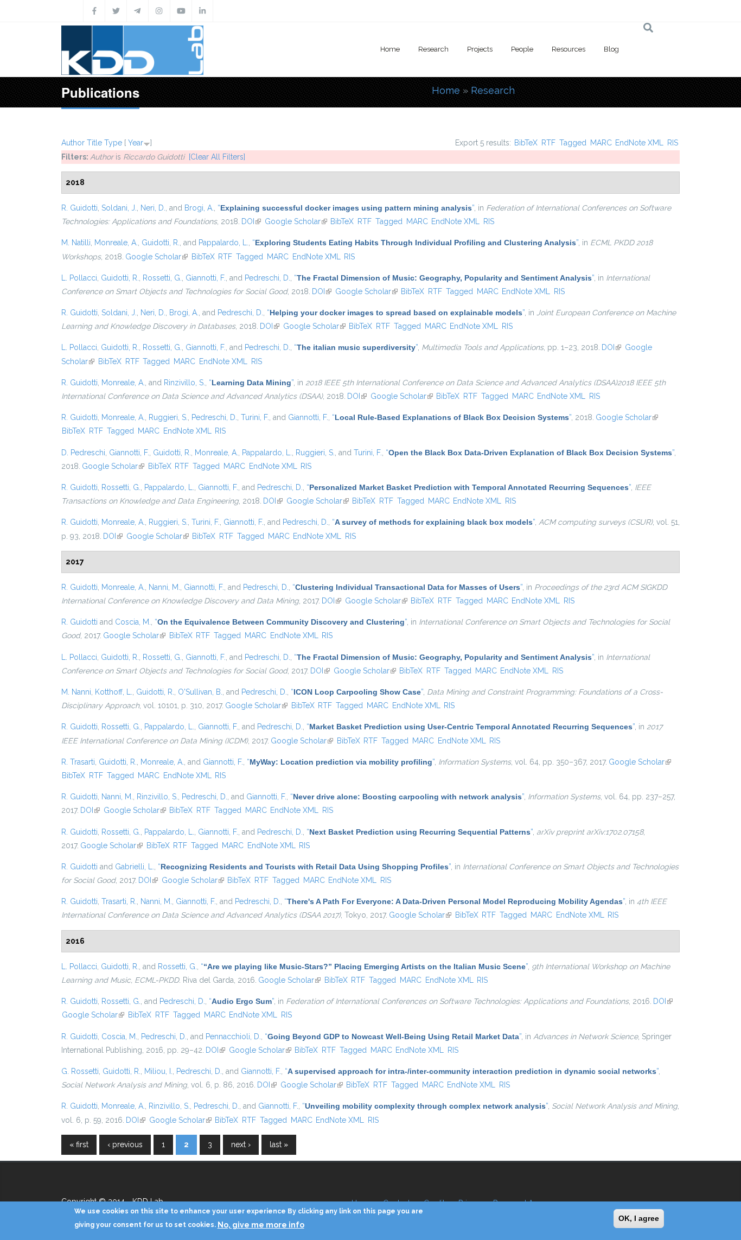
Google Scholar (296, 221)
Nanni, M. (164, 587)
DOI (251, 221)
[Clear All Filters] (217, 156)
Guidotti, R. (161, 242)
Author (73, 142)
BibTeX (526, 142)
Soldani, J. (119, 208)
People (522, 49)
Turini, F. (255, 417)
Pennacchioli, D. (233, 1036)
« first (78, 1144)
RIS (672, 142)
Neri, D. (152, 208)
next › (241, 1144)
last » (279, 1144)
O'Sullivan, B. (200, 692)
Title (94, 142)
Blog (611, 49)
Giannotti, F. (206, 278)
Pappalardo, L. (223, 242)
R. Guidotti (79, 208)
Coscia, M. (133, 622)
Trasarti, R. (119, 901)
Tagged (572, 142)
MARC (601, 142)
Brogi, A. (199, 208)
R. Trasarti (78, 762)
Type (113, 142)
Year (135, 142)
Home (390, 49)
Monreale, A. (116, 242)
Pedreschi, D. (267, 278)
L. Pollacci (79, 278)
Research (433, 49)
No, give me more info (261, 1224)
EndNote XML (639, 142)
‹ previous (125, 1144)
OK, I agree (638, 1218)
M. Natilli (76, 242)
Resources (568, 49)
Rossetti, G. (162, 278)
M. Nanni (76, 692)
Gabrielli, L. (134, 866)
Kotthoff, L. (113, 692)
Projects (480, 49)
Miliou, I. (158, 1071)
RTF (548, 142)
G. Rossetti (80, 1071)
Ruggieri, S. (168, 417)
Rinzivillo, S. (184, 382)
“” (346, 208)
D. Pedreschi (83, 452)
